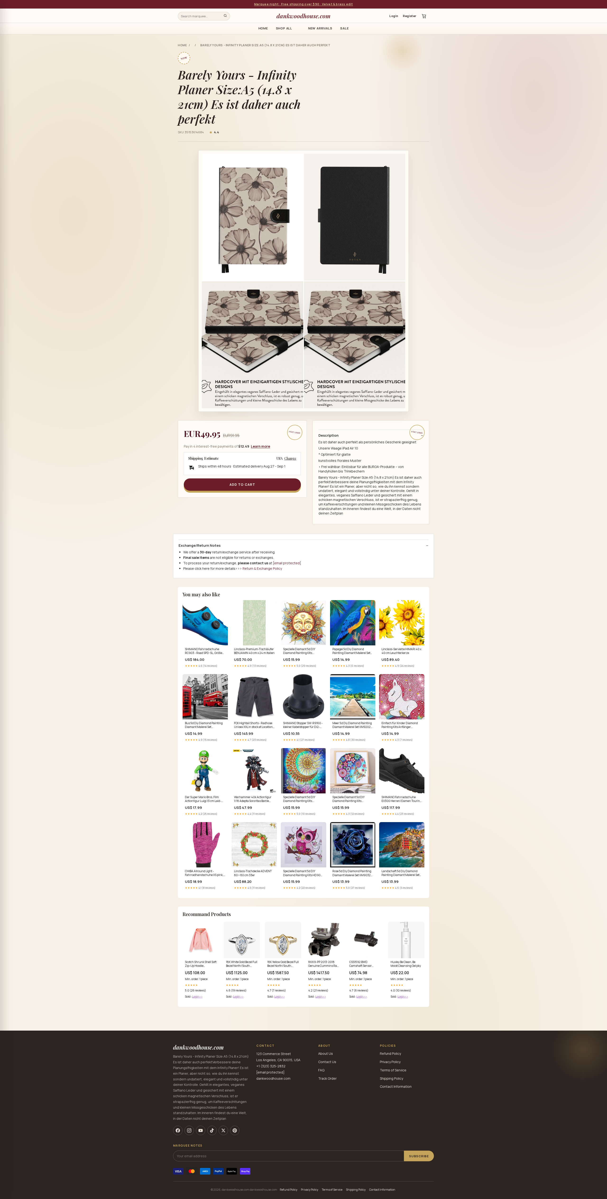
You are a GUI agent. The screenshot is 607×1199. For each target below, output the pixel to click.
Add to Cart (242, 484)
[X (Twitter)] (223, 1130)
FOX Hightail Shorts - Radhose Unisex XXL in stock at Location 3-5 (253, 725)
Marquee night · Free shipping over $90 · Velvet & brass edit (303, 4)
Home (263, 28)
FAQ (321, 1070)
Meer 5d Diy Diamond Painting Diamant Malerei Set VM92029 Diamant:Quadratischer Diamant (352, 725)
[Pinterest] (234, 1130)
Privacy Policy (390, 1062)
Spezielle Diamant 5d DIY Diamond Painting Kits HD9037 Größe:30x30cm (303, 873)
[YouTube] (200, 1130)
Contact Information (396, 1086)
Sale (344, 28)
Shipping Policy (391, 1078)
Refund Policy (390, 1053)
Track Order (327, 1078)
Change (290, 458)
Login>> (197, 997)
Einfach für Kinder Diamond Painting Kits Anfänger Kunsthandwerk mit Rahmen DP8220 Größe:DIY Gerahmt (400, 725)
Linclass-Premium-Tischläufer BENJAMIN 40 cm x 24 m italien (254, 651)
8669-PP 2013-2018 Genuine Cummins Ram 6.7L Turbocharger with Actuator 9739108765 (324, 964)
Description (328, 435)
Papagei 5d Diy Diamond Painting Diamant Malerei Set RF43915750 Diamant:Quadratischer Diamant (351, 651)
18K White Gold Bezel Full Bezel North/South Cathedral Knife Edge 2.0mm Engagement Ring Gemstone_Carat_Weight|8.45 (242, 964)
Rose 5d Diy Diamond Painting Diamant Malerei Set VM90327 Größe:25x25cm (352, 873)
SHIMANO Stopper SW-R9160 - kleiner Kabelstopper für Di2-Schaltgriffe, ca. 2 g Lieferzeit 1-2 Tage (303, 725)
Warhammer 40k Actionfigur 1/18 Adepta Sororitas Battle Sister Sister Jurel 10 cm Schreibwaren (252, 799)
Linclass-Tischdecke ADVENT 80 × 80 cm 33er (253, 873)
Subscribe (419, 1156)
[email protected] (287, 563)
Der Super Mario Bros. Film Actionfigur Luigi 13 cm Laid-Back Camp (203, 799)
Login (393, 16)
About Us (325, 1053)
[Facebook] (178, 1130)
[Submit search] (225, 16)
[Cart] (424, 16)
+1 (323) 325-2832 (270, 1066)
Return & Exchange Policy (262, 568)
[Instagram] (189, 1130)
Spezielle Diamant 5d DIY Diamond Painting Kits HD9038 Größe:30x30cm (349, 799)
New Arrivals (320, 28)
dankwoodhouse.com (303, 16)
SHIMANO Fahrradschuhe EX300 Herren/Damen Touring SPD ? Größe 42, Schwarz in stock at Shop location (402, 799)
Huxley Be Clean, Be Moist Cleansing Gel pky (406, 964)
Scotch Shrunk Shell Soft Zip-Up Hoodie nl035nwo (200, 964)
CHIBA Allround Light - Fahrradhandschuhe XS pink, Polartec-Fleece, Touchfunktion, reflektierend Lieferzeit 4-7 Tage (205, 873)
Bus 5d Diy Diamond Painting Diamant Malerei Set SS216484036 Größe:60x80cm (204, 725)
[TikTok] (212, 1130)
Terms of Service (393, 1070)
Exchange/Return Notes (200, 545)
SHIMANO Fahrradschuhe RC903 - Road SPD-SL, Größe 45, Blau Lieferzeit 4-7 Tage (203, 651)
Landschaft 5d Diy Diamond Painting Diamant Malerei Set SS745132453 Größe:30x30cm (401, 873)
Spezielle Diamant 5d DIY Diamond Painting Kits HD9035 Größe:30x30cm (299, 651)
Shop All (284, 28)
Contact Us (327, 1062)
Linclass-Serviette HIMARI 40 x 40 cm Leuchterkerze (401, 651)
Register (409, 16)
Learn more (260, 446)
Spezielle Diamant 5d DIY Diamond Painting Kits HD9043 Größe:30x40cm (300, 799)
